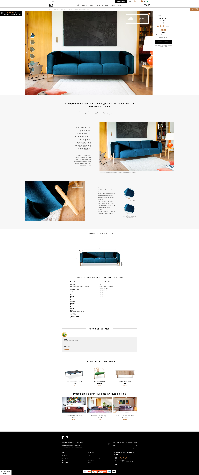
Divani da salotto (104, 288)
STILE (130, 1)
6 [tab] (32, 70)
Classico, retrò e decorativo (106, 286)
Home (50, 9)
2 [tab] (32, 42)
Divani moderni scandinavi (106, 295)
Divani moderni (103, 293)
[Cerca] (49, 1)
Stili (98, 5)
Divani (70, 9)
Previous (26, 53)
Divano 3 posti (103, 299)
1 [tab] (32, 35)
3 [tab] (32, 49)
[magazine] (78, 5)
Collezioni (56, 9)
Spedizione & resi (102, 233)
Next (150, 53)
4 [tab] (32, 56)
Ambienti (92, 5)
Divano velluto (103, 303)
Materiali (105, 5)
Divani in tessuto (104, 290)
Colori (113, 5)
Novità (119, 5)
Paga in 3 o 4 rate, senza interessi (163, 34)
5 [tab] (32, 63)
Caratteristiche (90, 233)
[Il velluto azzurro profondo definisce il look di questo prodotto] (129, 193)
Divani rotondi (103, 297)
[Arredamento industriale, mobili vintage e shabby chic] (52, 5)
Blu (100, 284)
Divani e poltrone (63, 9)
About (111, 233)
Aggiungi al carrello (163, 42)
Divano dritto (103, 301)
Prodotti (84, 5)
